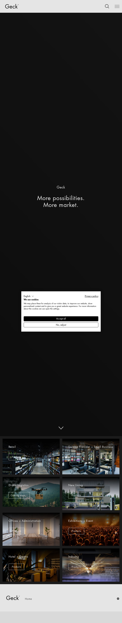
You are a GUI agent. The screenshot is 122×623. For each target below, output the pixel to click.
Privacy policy (91, 296)
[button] (29, 296)
